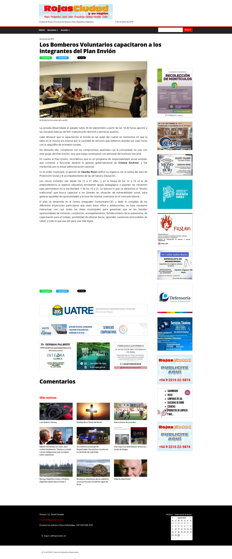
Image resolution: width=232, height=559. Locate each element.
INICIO (42, 30)
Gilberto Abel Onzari (122, 479)
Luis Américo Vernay (48, 422)
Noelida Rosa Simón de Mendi (89, 422)
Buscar (188, 30)
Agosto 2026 (182, 518)
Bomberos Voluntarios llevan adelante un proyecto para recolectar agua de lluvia (93, 482)
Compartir (46, 58)
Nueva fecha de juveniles (125, 422)
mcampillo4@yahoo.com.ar (51, 520)
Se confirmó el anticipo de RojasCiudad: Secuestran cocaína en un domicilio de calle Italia (92, 449)
